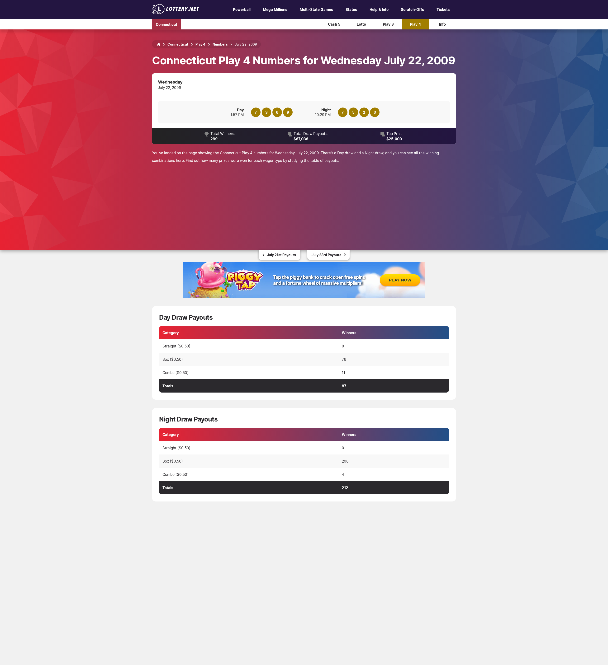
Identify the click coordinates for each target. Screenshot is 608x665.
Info (442, 24)
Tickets (443, 9)
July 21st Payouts (281, 255)
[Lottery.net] (176, 12)
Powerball (242, 9)
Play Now (400, 280)
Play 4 (415, 24)
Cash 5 (334, 24)
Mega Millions (275, 9)
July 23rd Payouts (326, 255)
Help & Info (379, 9)
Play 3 (388, 24)
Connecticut (166, 24)
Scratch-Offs (412, 9)
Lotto (361, 24)
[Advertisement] (304, 200)
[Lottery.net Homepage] (158, 44)
